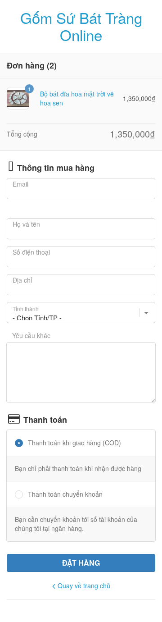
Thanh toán (45, 420)
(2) (52, 65)
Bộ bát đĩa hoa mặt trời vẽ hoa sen (77, 98)
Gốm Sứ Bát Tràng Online (81, 26)
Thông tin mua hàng (55, 168)
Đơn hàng (26, 65)
